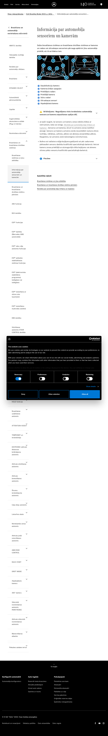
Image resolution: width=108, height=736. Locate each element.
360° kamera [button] (16, 593)
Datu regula (57, 723)
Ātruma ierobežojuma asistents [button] (17, 493)
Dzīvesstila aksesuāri (61, 688)
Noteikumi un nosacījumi (11, 723)
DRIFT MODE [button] (17, 571)
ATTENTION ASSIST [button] (19, 426)
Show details (91, 386)
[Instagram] (103, 723)
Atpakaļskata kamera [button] (17, 582)
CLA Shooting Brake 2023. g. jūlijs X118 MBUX (40, 14)
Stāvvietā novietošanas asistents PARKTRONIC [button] (17, 606)
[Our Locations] (101, 4)
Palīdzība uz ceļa (60, 691)
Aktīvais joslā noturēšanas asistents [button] (17, 538)
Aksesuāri (57, 685)
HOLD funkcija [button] (17, 402)
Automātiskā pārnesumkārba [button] (15, 98)
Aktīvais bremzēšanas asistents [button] (17, 478)
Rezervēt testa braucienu (37, 681)
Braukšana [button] (13, 79)
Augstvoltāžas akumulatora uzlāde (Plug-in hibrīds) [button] (16, 121)
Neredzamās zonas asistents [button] (19, 525)
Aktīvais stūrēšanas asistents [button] (19, 465)
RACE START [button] (16, 562)
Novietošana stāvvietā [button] (17, 133)
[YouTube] (99, 723)
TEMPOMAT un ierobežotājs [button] (17, 436)
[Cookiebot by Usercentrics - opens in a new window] (90, 339)
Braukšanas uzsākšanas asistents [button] (16, 413)
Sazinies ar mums (34, 691)
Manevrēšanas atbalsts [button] (17, 635)
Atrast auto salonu (35, 688)
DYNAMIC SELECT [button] (16, 88)
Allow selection (54, 394)
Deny (23, 394)
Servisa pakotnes (60, 695)
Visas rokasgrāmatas (16, 14)
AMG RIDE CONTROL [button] (16, 551)
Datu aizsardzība (44, 723)
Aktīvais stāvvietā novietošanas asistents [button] (18, 621)
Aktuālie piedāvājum (35, 685)
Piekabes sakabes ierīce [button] (18, 647)
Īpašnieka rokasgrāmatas (63, 702)
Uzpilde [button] (12, 109)
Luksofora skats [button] (18, 514)
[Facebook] (95, 723)
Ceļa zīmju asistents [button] (19, 505)
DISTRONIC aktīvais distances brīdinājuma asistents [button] (19, 451)
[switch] (42, 378)
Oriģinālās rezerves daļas (63, 698)
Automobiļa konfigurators (11, 681)
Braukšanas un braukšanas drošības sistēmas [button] (17, 145)
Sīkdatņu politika (29, 723)
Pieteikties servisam (61, 681)
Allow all (85, 394)
